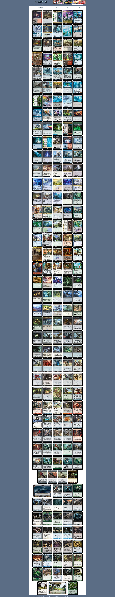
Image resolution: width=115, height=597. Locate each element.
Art (79, 7)
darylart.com (40, 8)
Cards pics (68, 7)
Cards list (57, 7)
